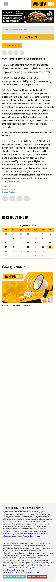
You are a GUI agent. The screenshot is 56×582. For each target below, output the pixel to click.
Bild (45, 90)
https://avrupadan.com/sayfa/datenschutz (21, 536)
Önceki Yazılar (8, 192)
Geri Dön (6, 186)
